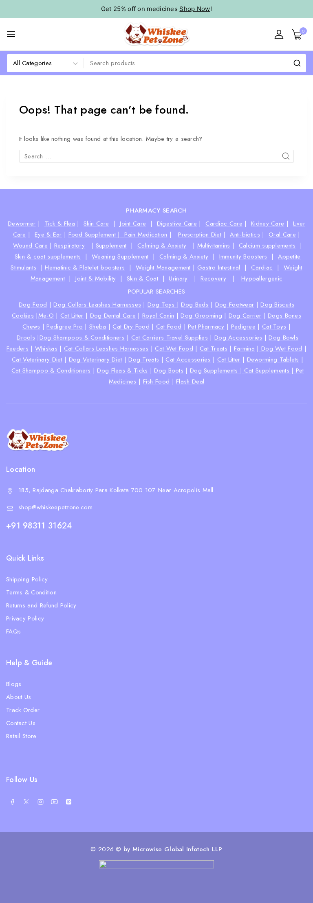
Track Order (23, 710)
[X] (26, 802)
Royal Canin (158, 315)
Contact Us (20, 723)
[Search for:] (156, 156)
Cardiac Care (223, 223)
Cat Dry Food (131, 326)
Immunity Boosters (243, 256)
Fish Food (156, 381)
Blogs (14, 683)
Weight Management (163, 267)
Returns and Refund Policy (41, 605)
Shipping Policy (27, 579)
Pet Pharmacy (206, 326)
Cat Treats (213, 348)
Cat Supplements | (269, 370)
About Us (18, 697)
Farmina (244, 348)
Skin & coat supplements (48, 256)
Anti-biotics (245, 234)
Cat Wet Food (174, 348)
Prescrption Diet (199, 234)
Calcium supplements (267, 245)
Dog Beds (194, 304)
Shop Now (194, 9)
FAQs (13, 631)
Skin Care (96, 223)
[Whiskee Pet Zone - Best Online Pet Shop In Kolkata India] (156, 34)
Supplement (111, 245)
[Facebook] (12, 802)
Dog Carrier (245, 315)
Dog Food (33, 304)
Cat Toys (274, 326)
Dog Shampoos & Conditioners (82, 337)
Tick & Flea (59, 223)
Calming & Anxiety (161, 245)
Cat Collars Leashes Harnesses (106, 348)
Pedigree (243, 326)
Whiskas (46, 348)
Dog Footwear (234, 304)
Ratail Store (21, 736)
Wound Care (30, 245)
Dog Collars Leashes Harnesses (97, 304)
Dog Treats (143, 359)
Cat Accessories (188, 359)
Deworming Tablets (273, 359)
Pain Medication (146, 234)
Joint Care (133, 223)
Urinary (178, 278)
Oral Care (282, 234)
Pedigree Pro (64, 326)
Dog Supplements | (217, 370)
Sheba (97, 326)
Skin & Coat (142, 278)
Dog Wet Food (280, 348)
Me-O (46, 315)
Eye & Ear (48, 234)
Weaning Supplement (120, 256)
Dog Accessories (238, 337)
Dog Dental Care (113, 315)
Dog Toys (162, 304)
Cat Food (168, 326)
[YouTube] (54, 802)
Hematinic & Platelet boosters (85, 267)
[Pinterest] (68, 802)
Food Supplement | (96, 234)
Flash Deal (190, 381)
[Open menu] (11, 34)
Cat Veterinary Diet (37, 359)
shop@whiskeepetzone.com (55, 507)
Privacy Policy (25, 618)
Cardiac (262, 267)
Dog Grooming (201, 315)
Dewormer (21, 223)
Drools (26, 337)
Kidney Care (267, 223)
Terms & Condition (31, 592)
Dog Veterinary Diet (95, 359)
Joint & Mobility (95, 278)
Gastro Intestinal (218, 267)
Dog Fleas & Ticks (122, 370)
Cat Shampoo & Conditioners (51, 370)
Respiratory (69, 245)
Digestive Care (177, 223)
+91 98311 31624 (39, 526)
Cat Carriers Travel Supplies (169, 337)
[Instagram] (40, 802)
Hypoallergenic (261, 278)
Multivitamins (213, 245)
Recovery (213, 278)
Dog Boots (168, 370)
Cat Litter (72, 315)
